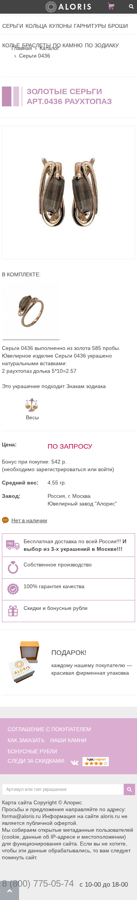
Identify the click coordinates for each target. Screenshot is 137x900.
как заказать (26, 740)
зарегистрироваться (61, 469)
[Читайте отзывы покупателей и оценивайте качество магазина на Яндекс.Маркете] (95, 761)
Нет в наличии (29, 520)
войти (105, 469)
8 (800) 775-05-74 (38, 883)
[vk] (74, 763)
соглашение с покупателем (49, 729)
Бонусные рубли (32, 751)
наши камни (68, 740)
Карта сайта (17, 802)
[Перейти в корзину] (114, 7)
